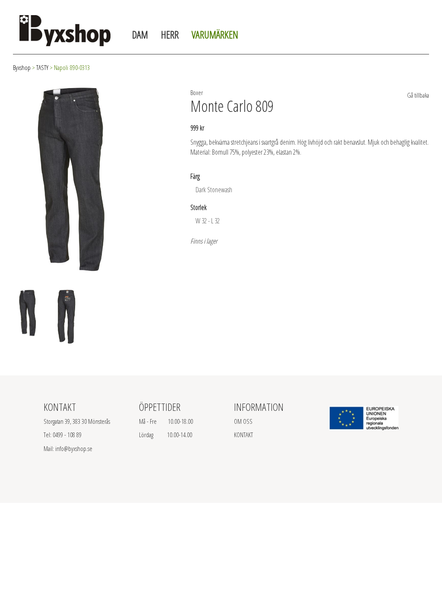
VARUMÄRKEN (215, 34)
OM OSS (243, 421)
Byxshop (22, 67)
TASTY (42, 67)
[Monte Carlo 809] (68, 177)
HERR (170, 34)
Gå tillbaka (417, 95)
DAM (140, 34)
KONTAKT (243, 434)
